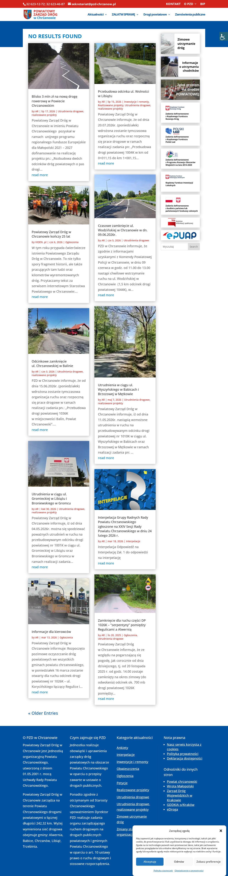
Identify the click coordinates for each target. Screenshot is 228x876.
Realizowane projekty (110, 105)
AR (36, 111)
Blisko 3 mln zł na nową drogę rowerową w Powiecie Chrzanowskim (54, 100)
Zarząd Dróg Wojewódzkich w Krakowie (179, 795)
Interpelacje (133, 541)
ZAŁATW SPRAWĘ (123, 14)
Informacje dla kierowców (51, 632)
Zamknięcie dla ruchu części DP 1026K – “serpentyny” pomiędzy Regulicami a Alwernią (122, 624)
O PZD (188, 4)
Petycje (122, 783)
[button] (221, 831)
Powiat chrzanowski (182, 781)
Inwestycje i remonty (136, 101)
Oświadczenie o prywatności (189, 870)
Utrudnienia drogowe (136, 240)
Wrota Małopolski (180, 786)
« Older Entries (43, 713)
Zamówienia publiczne (190, 14)
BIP (202, 4)
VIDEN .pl (40, 242)
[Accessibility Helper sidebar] (223, 36)
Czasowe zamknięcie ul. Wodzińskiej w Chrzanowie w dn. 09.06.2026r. (122, 230)
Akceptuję (150, 861)
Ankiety (122, 748)
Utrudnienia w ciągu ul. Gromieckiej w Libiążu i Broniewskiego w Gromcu (51, 498)
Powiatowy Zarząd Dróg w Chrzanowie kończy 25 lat (51, 234)
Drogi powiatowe (155, 14)
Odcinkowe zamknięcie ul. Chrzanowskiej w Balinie (52, 363)
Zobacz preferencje (208, 861)
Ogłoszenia (72, 242)
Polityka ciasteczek (163, 870)
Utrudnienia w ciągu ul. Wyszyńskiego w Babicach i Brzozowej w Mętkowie (118, 389)
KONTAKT (173, 4)
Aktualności (95, 14)
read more (40, 175)
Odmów (179, 861)
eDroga (172, 809)
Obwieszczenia (128, 769)
